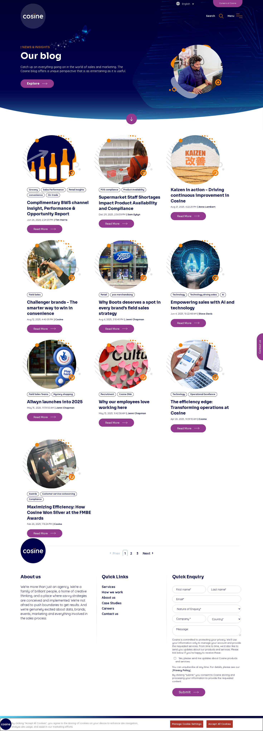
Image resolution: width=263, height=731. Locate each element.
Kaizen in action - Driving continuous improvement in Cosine (200, 195)
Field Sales (35, 294)
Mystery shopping (63, 394)
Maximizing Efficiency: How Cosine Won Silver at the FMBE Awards (59, 512)
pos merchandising (122, 294)
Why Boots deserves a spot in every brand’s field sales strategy (130, 308)
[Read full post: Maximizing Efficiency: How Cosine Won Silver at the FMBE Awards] (59, 464)
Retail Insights (76, 189)
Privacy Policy (181, 670)
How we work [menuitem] (112, 592)
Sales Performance (53, 189)
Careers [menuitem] (108, 608)
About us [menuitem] (108, 597)
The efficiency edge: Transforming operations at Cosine (200, 407)
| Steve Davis (205, 313)
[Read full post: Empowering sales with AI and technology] (203, 264)
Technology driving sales (203, 294)
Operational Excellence (202, 394)
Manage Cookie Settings (186, 723)
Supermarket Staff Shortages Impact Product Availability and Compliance (129, 203)
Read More (40, 229)
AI (223, 294)
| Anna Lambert (206, 206)
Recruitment (107, 394)
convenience (36, 195)
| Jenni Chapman (134, 319)
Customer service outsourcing (58, 493)
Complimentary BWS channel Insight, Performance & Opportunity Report (58, 208)
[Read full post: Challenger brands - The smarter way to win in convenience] (59, 264)
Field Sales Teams (38, 394)
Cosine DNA (125, 394)
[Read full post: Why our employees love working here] (131, 364)
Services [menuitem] (108, 587)
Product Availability (133, 189)
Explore (33, 83)
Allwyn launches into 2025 (54, 401)
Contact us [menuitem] (110, 614)
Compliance (35, 499)
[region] (131, 724)
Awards (33, 493)
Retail (104, 294)
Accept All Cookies (219, 723)
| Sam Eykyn (133, 214)
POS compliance (109, 189)
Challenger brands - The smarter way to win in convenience (52, 308)
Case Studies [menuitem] (111, 603)
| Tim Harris (60, 219)
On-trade (53, 195)
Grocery (33, 189)
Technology (179, 294)
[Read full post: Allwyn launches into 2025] (59, 364)
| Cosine (58, 319)
